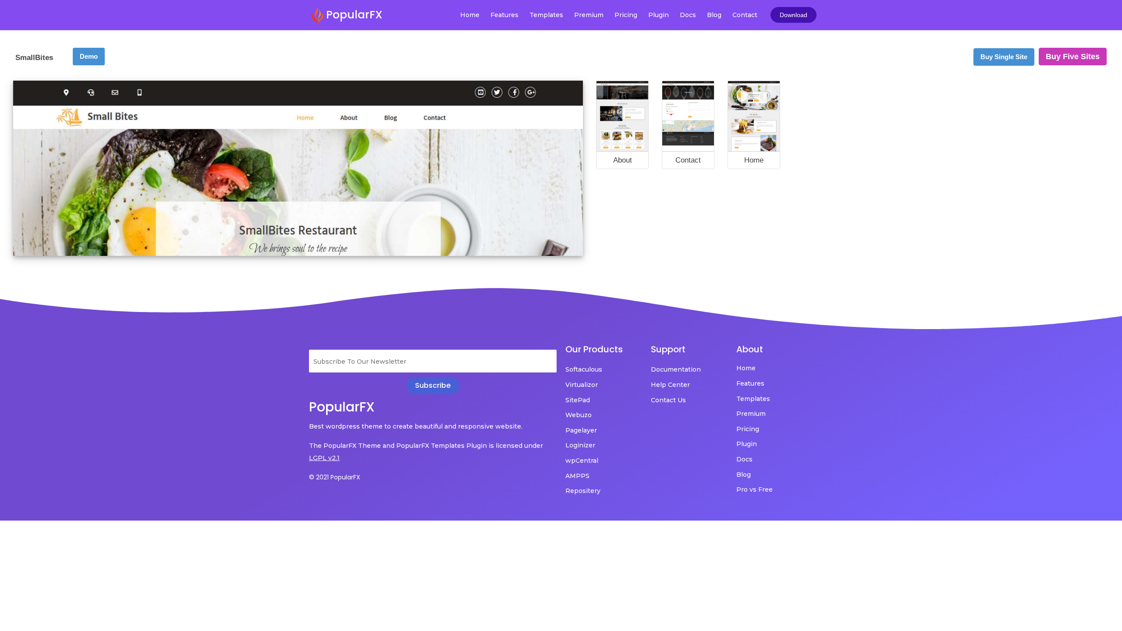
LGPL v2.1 (324, 458)
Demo (89, 56)
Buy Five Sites (1073, 56)
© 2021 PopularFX (334, 477)
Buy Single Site (1003, 56)
